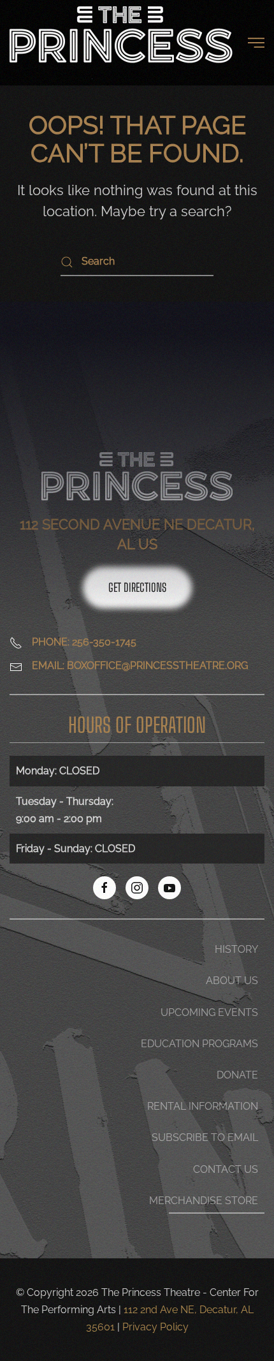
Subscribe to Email (205, 1137)
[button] (256, 42)
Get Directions (137, 587)
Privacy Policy (155, 1327)
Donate (237, 1075)
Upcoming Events (209, 1012)
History (236, 949)
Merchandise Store (203, 1201)
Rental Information (202, 1106)
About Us (232, 981)
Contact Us (225, 1169)
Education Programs (199, 1044)
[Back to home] (121, 42)
